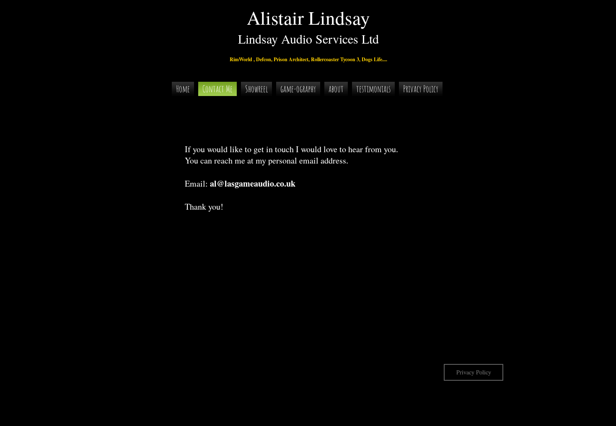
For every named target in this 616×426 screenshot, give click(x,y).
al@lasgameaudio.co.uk (252, 183)
